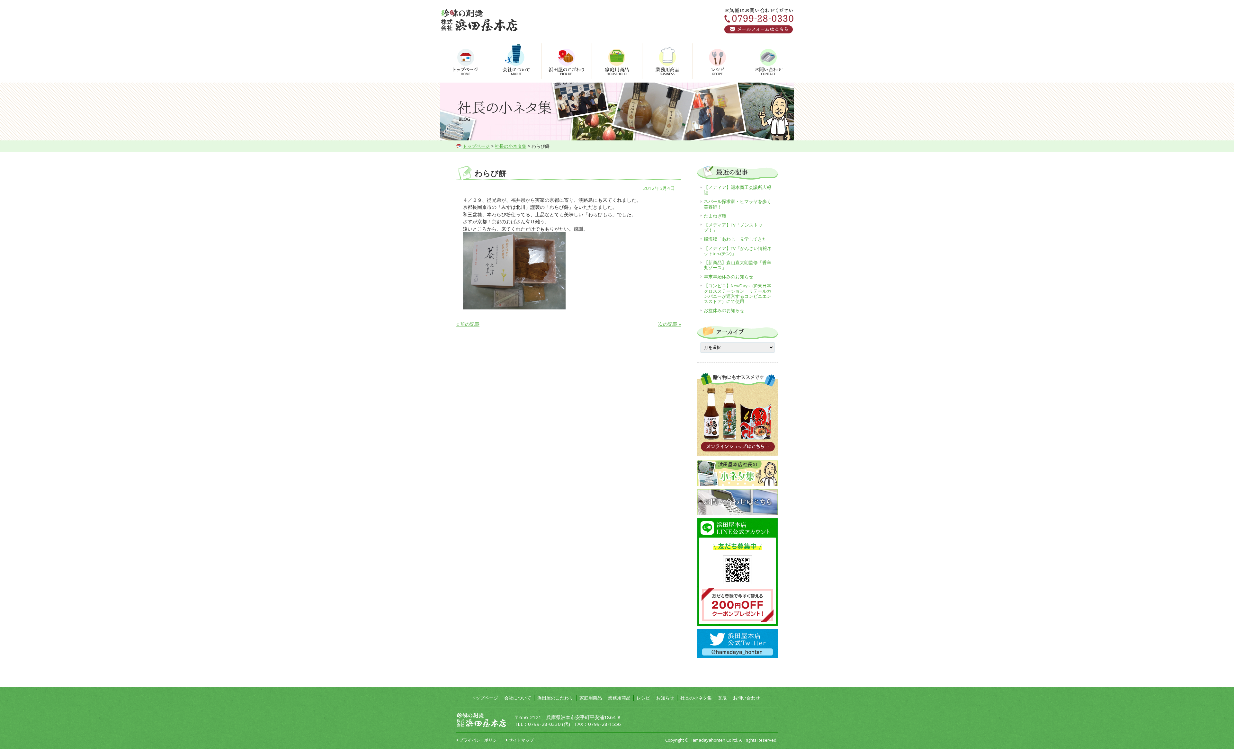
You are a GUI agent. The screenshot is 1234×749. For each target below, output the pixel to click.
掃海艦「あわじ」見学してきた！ (737, 239)
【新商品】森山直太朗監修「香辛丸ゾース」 (737, 265)
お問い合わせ (746, 698)
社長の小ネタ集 (510, 146)
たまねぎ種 (715, 216)
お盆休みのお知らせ (724, 310)
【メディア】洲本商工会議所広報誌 (737, 189)
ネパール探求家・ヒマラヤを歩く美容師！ (737, 204)
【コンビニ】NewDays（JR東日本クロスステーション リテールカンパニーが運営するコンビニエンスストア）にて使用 (737, 293)
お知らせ (665, 698)
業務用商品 (619, 698)
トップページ (476, 146)
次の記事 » (669, 324)
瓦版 (722, 698)
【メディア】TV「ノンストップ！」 (733, 227)
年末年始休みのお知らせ (728, 277)
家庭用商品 (590, 698)
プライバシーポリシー (480, 740)
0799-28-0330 (544, 724)
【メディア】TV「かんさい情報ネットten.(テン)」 (738, 250)
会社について (517, 698)
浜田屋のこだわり (555, 698)
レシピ (643, 698)
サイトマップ (521, 740)
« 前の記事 (467, 324)
